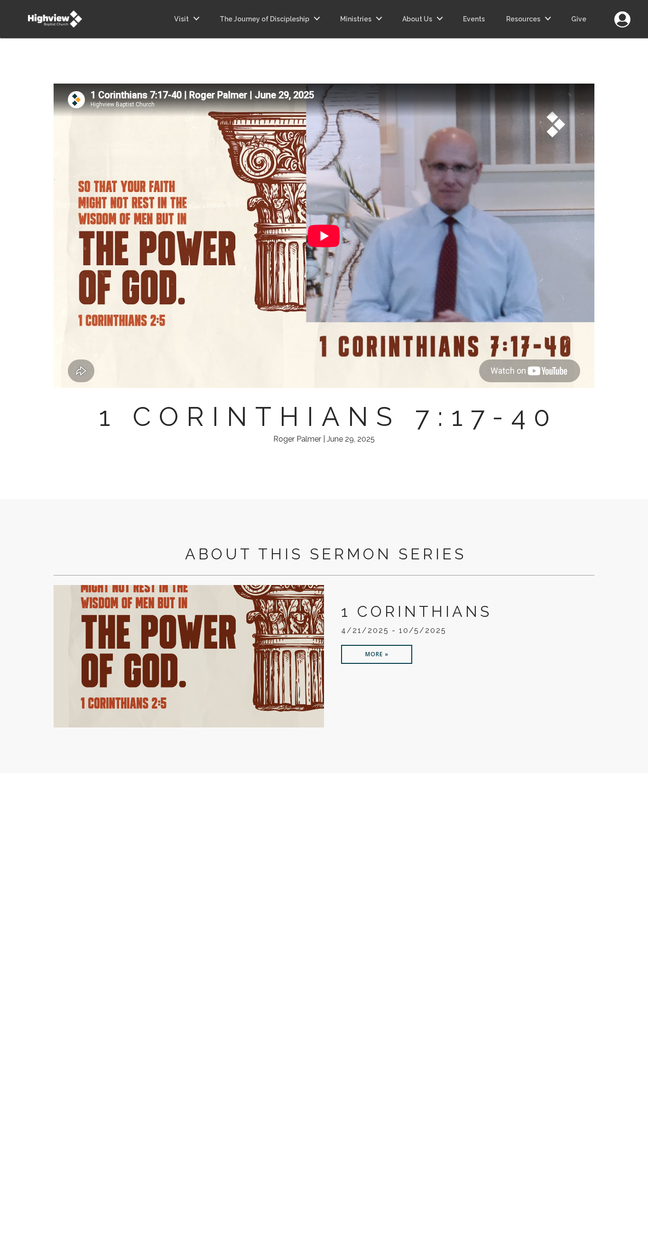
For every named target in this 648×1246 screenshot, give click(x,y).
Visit (181, 19)
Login (622, 14)
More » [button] (377, 654)
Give (578, 19)
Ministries (355, 19)
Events (474, 19)
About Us (417, 19)
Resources (523, 19)
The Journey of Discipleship (264, 19)
